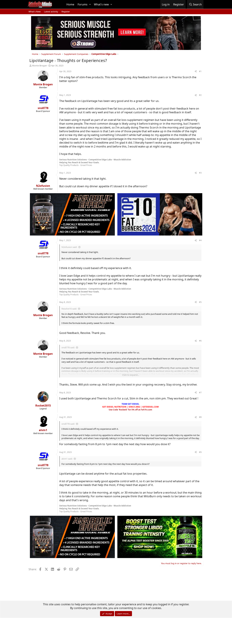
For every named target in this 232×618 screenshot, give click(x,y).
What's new (101, 4)
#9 (200, 452)
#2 (200, 95)
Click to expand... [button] (130, 374)
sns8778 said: (68, 347)
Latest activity (51, 11)
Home (70, 4)
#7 (200, 392)
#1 (200, 71)
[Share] (195, 71)
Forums (82, 4)
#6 (200, 340)
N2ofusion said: (69, 247)
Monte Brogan (39, 65)
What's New (35, 11)
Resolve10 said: (69, 308)
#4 (200, 240)
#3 (200, 172)
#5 (200, 302)
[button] (90, 4)
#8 (200, 417)
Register (65, 11)
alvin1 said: (67, 458)
